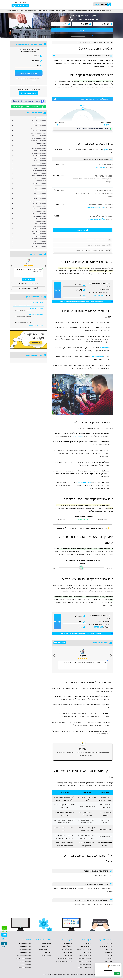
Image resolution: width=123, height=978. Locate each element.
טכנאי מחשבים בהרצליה (39, 168)
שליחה (82, 30)
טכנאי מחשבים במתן (40, 219)
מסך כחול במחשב (67, 949)
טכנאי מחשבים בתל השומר (39, 231)
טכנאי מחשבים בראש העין (39, 171)
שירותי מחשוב (32, 11)
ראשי (111, 11)
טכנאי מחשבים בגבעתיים (39, 191)
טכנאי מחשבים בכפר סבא (39, 166)
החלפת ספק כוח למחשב (85, 955)
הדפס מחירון (81, 230)
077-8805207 (98, 295)
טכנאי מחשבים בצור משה (39, 234)
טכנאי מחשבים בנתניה (40, 125)
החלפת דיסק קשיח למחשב (84, 949)
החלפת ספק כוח (97, 356)
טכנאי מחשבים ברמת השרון (38, 133)
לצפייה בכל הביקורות (59, 643)
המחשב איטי (68, 955)
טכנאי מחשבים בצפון (68, 11)
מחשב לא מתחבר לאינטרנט (64, 958)
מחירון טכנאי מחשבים (13, 11)
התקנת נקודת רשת (46, 955)
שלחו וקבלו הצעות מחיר (28, 73)
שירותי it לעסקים (46, 946)
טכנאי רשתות (23, 11)
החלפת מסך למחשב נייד (85, 964)
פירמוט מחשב (100, 167)
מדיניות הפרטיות (76, 301)
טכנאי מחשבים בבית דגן (39, 206)
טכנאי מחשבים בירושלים (24, 967)
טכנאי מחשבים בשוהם (40, 161)
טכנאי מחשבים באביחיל (39, 236)
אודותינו (110, 955)
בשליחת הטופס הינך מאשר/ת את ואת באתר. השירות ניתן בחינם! (81, 301)
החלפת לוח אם (88, 952)
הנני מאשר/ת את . (81, 36)
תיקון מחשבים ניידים (93, 11)
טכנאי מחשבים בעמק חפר (39, 135)
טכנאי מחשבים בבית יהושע (39, 244)
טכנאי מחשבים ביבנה (40, 178)
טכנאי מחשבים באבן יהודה (39, 153)
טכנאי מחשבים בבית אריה (39, 211)
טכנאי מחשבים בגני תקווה (39, 176)
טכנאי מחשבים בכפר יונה (39, 193)
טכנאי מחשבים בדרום (42, 11)
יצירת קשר (109, 958)
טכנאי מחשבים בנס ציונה (39, 183)
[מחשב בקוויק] (102, 4)
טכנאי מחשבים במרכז (55, 11)
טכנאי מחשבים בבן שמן (40, 226)
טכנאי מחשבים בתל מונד (39, 216)
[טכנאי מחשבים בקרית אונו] (82, 394)
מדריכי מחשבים (108, 949)
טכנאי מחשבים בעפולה (25, 964)
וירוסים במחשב (68, 943)
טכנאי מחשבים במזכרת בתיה (38, 201)
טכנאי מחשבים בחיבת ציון (39, 246)
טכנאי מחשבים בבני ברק (39, 208)
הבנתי (117, 973)
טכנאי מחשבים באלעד (40, 173)
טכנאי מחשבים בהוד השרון (39, 130)
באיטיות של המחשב (77, 436)
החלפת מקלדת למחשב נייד (96, 208)
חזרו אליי (57, 290)
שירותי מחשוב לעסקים (45, 949)
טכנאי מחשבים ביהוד (40, 186)
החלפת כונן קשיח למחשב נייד (84, 961)
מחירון (106, 149)
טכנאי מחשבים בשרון (40, 181)
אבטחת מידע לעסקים (45, 943)
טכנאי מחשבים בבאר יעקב (39, 148)
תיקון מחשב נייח (104, 11)
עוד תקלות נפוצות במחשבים (64, 961)
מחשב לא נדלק (67, 946)
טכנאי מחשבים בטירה (40, 221)
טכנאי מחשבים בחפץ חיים (39, 239)
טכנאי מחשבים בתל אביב (39, 156)
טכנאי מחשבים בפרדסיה (39, 203)
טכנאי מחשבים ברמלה (40, 163)
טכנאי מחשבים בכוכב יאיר (39, 213)
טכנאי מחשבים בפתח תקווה (38, 120)
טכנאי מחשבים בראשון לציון (38, 128)
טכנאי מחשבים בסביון (40, 196)
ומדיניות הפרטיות (75, 36)
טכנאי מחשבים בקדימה (39, 198)
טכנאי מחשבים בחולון (40, 118)
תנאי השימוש (82, 36)
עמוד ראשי (109, 943)
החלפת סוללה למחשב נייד (96, 219)
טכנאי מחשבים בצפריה (40, 241)
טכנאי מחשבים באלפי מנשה (38, 229)
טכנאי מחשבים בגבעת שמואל (38, 140)
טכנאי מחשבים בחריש (40, 151)
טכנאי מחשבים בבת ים (40, 146)
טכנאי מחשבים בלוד (40, 143)
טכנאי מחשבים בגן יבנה (40, 224)
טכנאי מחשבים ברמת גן (39, 123)
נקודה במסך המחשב (84, 482)
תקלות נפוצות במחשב (81, 11)
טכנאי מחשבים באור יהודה (39, 138)
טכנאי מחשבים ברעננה (40, 158)
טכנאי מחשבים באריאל (40, 188)
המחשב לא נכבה (67, 952)
